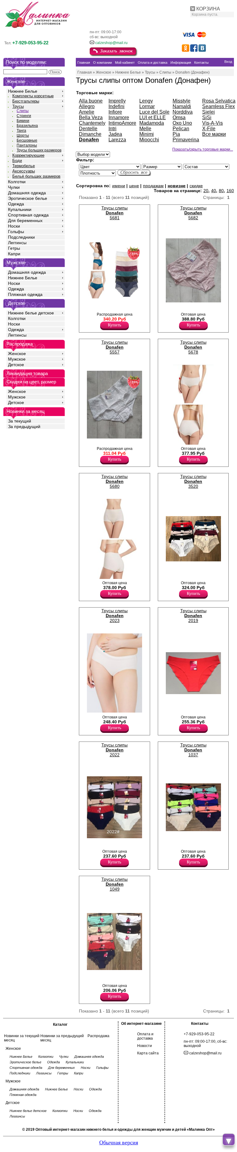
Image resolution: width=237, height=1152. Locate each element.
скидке (196, 185)
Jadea (115, 134)
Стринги (24, 116)
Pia (176, 134)
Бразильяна (27, 125)
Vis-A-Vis (212, 123)
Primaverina (186, 139)
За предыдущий (24, 426)
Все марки (214, 134)
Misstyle (181, 100)
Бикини (23, 121)
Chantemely (92, 123)
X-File (208, 128)
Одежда (16, 203)
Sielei (208, 112)
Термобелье (23, 166)
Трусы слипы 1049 (114, 884)
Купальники (19, 209)
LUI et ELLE (152, 117)
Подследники (21, 237)
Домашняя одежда (27, 192)
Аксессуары (23, 171)
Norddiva (183, 112)
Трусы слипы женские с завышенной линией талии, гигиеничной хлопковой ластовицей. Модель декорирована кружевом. (113, 311)
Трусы (18, 106)
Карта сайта (148, 1053)
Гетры (14, 248)
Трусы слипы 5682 (193, 212)
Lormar (147, 106)
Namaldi (182, 106)
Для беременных (25, 220)
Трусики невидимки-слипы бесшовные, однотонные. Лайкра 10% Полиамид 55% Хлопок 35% (190, 844)
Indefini (116, 106)
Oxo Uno (182, 123)
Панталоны (27, 145)
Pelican (181, 128)
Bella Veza (91, 117)
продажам (153, 185)
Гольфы (16, 231)
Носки (14, 226)
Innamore (118, 117)
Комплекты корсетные (33, 96)
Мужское (17, 359)
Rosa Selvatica (218, 100)
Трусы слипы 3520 (193, 481)
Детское (16, 303)
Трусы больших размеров (39, 150)
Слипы (23, 111)
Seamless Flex (218, 106)
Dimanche (90, 134)
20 (205, 190)
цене (134, 185)
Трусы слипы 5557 (114, 347)
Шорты (23, 135)
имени (118, 185)
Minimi (146, 134)
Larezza (117, 139)
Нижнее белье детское (31, 312)
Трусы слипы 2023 (114, 615)
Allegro (87, 106)
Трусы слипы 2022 (114, 749)
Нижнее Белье (22, 91)
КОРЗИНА (208, 8)
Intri (112, 128)
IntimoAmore (122, 123)
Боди (17, 160)
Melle (145, 128)
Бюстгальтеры (25, 101)
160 (230, 190)
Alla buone (91, 100)
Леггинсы (17, 242)
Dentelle (88, 128)
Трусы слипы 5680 (114, 481)
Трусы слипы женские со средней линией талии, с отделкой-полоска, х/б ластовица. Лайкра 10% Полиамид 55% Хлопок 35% (189, 578)
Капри (14, 253)
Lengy (146, 100)
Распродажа (98, 1036)
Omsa (179, 117)
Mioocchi (149, 139)
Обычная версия (118, 1142)
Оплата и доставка (145, 1036)
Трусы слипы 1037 (193, 749)
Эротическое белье (27, 198)
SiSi (206, 117)
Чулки (14, 187)
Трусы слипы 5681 (114, 212)
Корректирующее (28, 155)
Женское (17, 353)
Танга (21, 130)
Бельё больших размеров (36, 176)
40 (213, 190)
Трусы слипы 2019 (193, 615)
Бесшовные (27, 140)
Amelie (86, 112)
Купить (114, 325)
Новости (144, 1046)
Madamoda (151, 123)
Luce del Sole (154, 112)
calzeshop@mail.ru (111, 43)
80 (221, 190)
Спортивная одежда (28, 214)
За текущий (19, 420)
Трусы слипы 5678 (193, 347)
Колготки (17, 181)
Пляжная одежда (25, 294)
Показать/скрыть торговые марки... (202, 149)
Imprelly (117, 100)
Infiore (115, 112)
